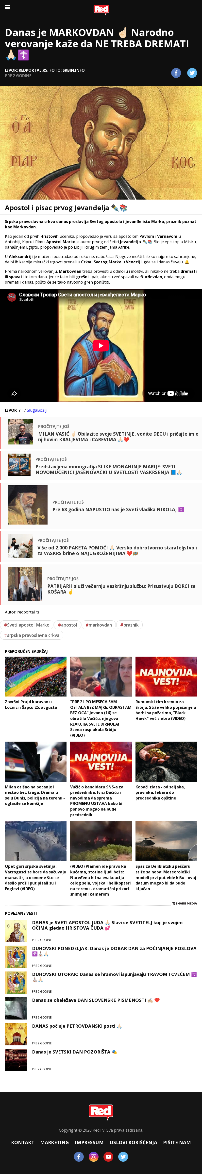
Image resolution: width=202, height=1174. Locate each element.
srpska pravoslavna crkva (31, 635)
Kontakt (22, 1142)
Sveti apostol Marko (27, 625)
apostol (67, 625)
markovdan (98, 625)
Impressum (89, 1142)
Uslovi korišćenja (133, 1142)
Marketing (54, 1142)
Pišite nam (177, 1142)
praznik (129, 625)
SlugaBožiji (37, 410)
